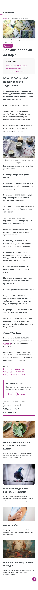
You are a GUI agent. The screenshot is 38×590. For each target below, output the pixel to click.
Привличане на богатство (13, 369)
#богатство (15, 402)
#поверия (7, 405)
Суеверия (8, 46)
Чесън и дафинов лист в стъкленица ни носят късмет (16, 445)
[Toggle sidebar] (1, 15)
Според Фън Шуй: (16, 71)
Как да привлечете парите (14, 374)
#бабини (7, 402)
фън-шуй (7, 343)
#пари (23, 402)
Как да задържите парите (13, 372)
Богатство (21, 394)
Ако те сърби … (11, 525)
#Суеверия (16, 405)
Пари (10, 394)
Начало (5, 18)
